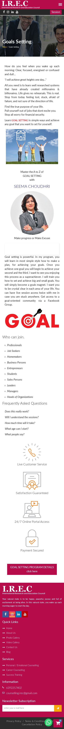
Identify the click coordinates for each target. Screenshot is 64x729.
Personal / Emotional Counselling (22, 665)
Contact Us (11, 647)
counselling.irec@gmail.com (21, 693)
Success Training (14, 675)
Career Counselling (15, 670)
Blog (8, 652)
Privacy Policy (14, 721)
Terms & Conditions (36, 721)
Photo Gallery (13, 638)
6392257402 (14, 688)
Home (4, 47)
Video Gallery (13, 642)
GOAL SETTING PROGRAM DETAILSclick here (32, 569)
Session (56, 12)
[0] (57, 724)
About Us (11, 633)
